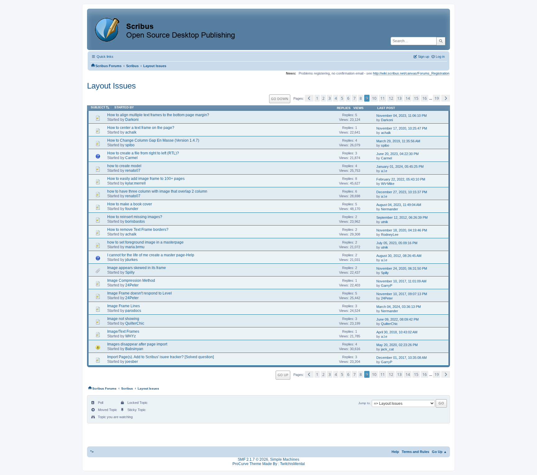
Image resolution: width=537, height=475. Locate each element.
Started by (124, 107)
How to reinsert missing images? (134, 217)
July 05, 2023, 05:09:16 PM (396, 243)
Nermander (389, 209)
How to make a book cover (129, 204)
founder (131, 209)
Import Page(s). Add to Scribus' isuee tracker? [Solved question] (160, 357)
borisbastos (135, 221)
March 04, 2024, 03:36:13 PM (398, 306)
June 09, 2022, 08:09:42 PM (397, 319)
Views (358, 108)
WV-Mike (387, 183)
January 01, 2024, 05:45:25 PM (400, 166)
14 (408, 98)
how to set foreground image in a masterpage (145, 242)
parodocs (133, 310)
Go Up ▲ (439, 452)
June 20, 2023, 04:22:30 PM (397, 154)
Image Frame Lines (123, 306)
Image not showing (123, 319)
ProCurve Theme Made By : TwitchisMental (268, 464)
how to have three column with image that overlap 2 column (157, 191)
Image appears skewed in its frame (136, 268)
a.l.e (384, 171)
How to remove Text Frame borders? (137, 229)
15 (416, 98)
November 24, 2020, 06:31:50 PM (401, 268)
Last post (386, 108)
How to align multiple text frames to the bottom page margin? (158, 115)
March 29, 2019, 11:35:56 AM (398, 141)
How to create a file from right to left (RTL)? (143, 153)
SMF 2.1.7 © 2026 (253, 459)
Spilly (130, 272)
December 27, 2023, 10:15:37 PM (401, 192)
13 (399, 98)
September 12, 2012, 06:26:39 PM (402, 217)
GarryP (386, 285)
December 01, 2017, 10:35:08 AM (401, 357)
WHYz (130, 336)
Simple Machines (284, 459)
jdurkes (131, 260)
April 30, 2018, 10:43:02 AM (396, 332)
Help (395, 452)
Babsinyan (134, 349)
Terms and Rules (415, 452)
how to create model (124, 166)
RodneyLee (389, 234)
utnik (384, 222)
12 (391, 98)
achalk (130, 132)
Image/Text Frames (123, 331)
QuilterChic (134, 323)
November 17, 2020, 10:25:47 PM (401, 128)
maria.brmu (135, 247)
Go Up (283, 374)
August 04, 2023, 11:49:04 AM (398, 205)
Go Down (279, 98)
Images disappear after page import (137, 344)
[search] (440, 41)
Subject (98, 107)
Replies (344, 108)
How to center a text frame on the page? (140, 128)
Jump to (364, 403)
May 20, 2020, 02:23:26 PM (397, 345)
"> (92, 452)
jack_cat (387, 349)
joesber (131, 361)
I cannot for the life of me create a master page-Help (150, 255)
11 (382, 98)
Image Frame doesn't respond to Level (139, 293)
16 (424, 98)
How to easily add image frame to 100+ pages (146, 178)
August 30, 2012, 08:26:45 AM (398, 256)
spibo (130, 145)
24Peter (132, 285)
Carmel (131, 158)
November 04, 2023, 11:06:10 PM (401, 115)
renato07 (132, 170)
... (431, 98)
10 (374, 98)
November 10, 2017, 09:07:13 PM (401, 294)
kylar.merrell (135, 183)
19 (436, 98)
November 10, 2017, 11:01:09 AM (401, 281)
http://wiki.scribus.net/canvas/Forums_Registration (411, 73)
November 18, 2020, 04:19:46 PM (401, 230)
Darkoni (132, 119)
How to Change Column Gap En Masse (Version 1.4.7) (153, 140)
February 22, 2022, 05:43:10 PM (400, 179)
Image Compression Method (131, 280)
